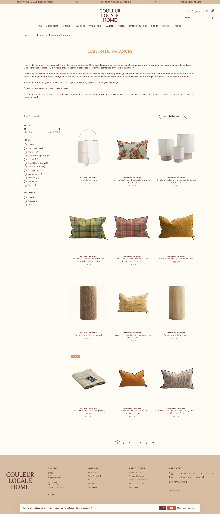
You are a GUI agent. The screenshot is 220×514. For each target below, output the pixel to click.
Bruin (32, 185)
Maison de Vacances (60, 35)
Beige (33, 181)
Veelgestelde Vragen (137, 476)
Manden (110, 26)
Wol (32, 204)
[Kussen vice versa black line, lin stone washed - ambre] (132, 379)
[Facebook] (48, 494)
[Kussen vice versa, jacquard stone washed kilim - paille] (132, 303)
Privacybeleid (134, 487)
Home (27, 35)
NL (197, 11)
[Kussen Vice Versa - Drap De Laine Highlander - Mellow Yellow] (88, 227)
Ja (162, 508)
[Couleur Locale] (20, 480)
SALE (40, 26)
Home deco (79, 26)
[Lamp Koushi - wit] (88, 148)
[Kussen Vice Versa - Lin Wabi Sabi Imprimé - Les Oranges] (132, 148)
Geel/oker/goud (38, 155)
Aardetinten (35, 174)
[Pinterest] (57, 494)
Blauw (33, 151)
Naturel (33, 177)
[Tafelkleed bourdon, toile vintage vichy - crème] (88, 379)
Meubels (66, 26)
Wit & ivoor (35, 148)
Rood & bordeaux (38, 163)
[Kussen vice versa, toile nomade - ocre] (176, 227)
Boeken (154, 26)
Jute (32, 197)
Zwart (33, 144)
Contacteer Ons (135, 472)
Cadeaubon (207, 11)
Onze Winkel (93, 472)
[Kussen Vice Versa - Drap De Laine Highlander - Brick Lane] (132, 227)
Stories (177, 26)
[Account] (202, 11)
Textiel (121, 26)
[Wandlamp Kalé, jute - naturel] (88, 303)
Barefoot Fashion (138, 26)
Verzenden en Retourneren (139, 484)
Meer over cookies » (187, 508)
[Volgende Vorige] (153, 442)
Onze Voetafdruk (94, 476)
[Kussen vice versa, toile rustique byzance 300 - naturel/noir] (176, 379)
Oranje (33, 170)
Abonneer (192, 490)
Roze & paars (36, 166)
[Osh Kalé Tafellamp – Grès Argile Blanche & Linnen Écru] (176, 148)
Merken (166, 26)
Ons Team (92, 480)
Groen (33, 159)
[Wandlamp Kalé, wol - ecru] (176, 303)
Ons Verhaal (93, 487)
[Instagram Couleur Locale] (53, 494)
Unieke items (52, 26)
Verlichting (95, 26)
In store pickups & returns (106, 2)
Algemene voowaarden (138, 480)
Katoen (33, 201)
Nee (171, 508)
